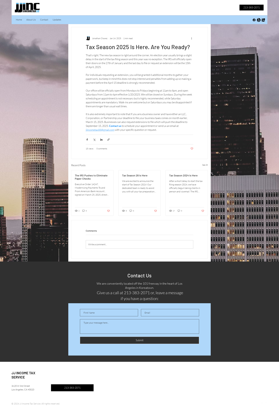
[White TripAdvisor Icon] (265, 404)
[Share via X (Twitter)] (94, 139)
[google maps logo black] (263, 20)
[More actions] (191, 38)
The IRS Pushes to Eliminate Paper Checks (91, 177)
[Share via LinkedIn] (101, 139)
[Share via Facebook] (87, 139)
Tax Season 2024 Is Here (183, 175)
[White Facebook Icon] (260, 404)
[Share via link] (108, 139)
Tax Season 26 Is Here (134, 175)
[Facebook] (254, 20)
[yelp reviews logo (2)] (259, 20)
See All (205, 165)
